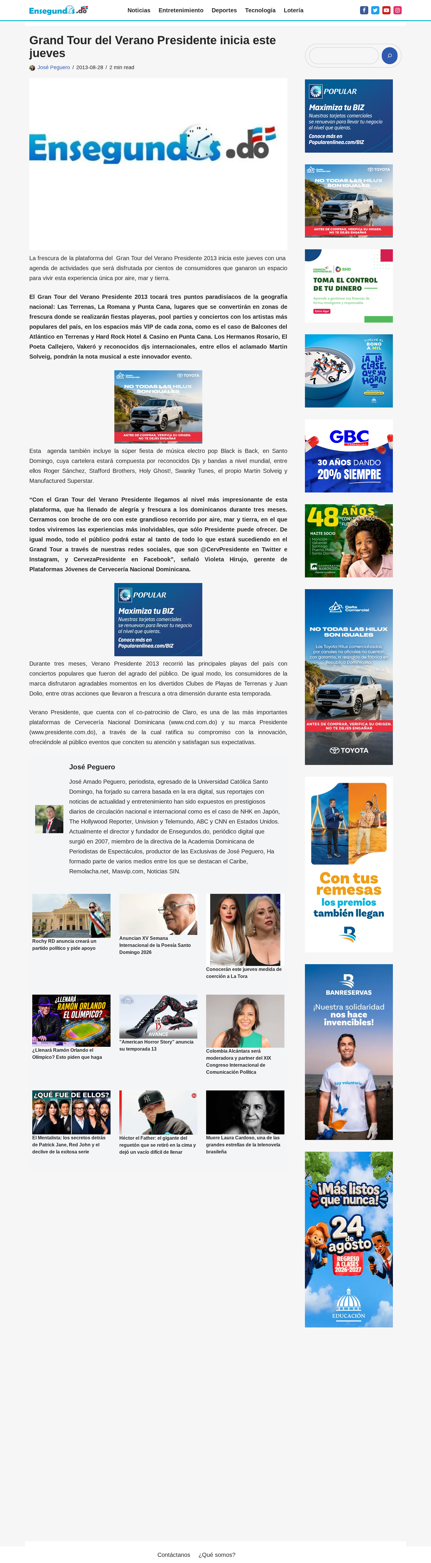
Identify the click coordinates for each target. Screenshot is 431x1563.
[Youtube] (386, 10)
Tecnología (260, 10)
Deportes (224, 10)
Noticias (139, 10)
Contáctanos (173, 1555)
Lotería (293, 10)
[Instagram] (397, 10)
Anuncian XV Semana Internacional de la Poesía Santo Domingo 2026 (155, 945)
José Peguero (54, 67)
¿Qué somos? (216, 1555)
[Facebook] (364, 10)
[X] (375, 10)
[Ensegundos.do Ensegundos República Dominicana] (58, 10)
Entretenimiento (181, 10)
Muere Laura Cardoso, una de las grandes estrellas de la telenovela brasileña (243, 1144)
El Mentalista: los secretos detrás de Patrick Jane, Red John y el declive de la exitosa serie (69, 1144)
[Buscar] (390, 55)
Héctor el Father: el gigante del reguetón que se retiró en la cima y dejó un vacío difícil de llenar (157, 1145)
